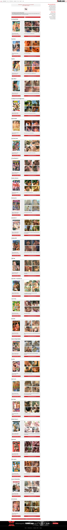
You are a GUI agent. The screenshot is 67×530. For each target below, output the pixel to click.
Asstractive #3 (13, 217)
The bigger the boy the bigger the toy (17, 98)
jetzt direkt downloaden (32, 36)
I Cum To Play (13, 298)
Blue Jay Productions (16, 394)
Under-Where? (13, 78)
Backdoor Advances (14, 178)
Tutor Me (13, 58)
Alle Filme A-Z (54, 15)
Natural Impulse (14, 118)
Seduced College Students (15, 338)
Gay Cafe (13, 359)
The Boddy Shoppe (16, 494)
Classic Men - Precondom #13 (16, 278)
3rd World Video (16, 273)
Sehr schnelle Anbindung (52, 6)
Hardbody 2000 (14, 238)
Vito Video (15, 374)
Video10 (15, 133)
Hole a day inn (13, 459)
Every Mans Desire (14, 138)
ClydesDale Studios (16, 434)
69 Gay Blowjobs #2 (14, 158)
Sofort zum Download (53, 10)
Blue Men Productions (16, 293)
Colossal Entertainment (16, 34)
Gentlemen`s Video (16, 113)
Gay (26, 9)
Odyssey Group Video (16, 253)
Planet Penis (13, 439)
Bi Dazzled (13, 318)
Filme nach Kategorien (52, 16)
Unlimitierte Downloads (52, 5)
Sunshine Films (15, 153)
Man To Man (13, 399)
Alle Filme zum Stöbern (52, 14)
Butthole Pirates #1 (14, 419)
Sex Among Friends (14, 19)
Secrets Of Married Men (15, 479)
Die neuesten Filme (53, 13)
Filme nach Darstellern (52, 17)
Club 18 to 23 (13, 379)
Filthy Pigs (13, 258)
